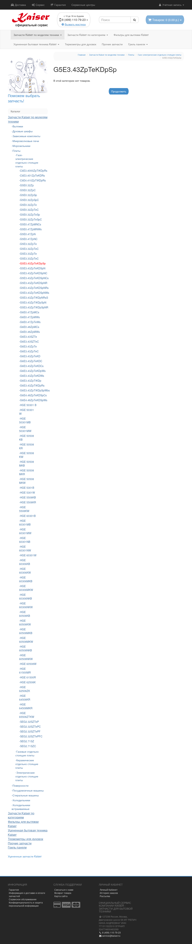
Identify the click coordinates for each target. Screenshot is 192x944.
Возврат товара (62, 892)
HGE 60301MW (25, 531)
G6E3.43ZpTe (28, 346)
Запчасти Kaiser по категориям (86, 35)
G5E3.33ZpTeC (28, 258)
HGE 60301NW (25, 548)
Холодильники (21, 800)
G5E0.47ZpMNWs (28, 229)
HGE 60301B (28, 516)
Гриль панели (137, 44)
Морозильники (21, 146)
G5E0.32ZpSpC (28, 200)
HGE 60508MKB (25, 631)
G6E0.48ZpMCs (28, 327)
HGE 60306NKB (25, 596)
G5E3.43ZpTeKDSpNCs (28, 278)
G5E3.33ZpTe (28, 253)
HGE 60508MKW (26, 639)
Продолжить (118, 91)
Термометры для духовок (80, 44)
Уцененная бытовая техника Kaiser (35, 44)
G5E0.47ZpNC (28, 239)
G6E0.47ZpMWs (28, 317)
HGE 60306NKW (26, 605)
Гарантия (60, 5)
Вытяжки (18, 126)
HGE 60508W (28, 664)
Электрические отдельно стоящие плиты (26, 776)
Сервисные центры (83, 5)
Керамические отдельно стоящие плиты (26, 764)
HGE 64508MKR (25, 706)
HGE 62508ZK (24, 689)
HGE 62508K (28, 682)
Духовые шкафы (23, 131)
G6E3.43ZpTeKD (28, 356)
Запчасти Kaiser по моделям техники (37, 35)
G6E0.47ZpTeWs (28, 322)
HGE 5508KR (28, 502)
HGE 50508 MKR (26, 472)
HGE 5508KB (28, 497)
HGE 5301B (27, 487)
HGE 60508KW (25, 622)
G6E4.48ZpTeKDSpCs (28, 395)
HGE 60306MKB (25, 579)
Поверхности (20, 785)
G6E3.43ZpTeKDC (28, 361)
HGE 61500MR (25, 670)
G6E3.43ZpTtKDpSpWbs (28, 390)
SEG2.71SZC (28, 746)
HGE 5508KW (24, 509)
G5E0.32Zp (27, 185)
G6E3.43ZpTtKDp (28, 380)
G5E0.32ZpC (28, 190)
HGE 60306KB (24, 562)
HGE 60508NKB (25, 648)
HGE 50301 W (26, 411)
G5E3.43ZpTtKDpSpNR (28, 307)
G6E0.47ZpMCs (28, 312)
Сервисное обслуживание (23, 899)
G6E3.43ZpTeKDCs (28, 366)
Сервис (40, 5)
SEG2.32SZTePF (28, 731)
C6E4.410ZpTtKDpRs (28, 180)
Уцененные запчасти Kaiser (25, 856)
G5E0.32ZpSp (28, 195)
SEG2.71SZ (27, 741)
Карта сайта (61, 896)
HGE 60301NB (24, 540)
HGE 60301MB (25, 522)
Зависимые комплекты (26, 136)
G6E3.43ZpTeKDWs (28, 376)
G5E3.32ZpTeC (28, 249)
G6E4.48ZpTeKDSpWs (28, 400)
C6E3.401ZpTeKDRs (28, 175)
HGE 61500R (28, 677)
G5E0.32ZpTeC (28, 209)
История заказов (109, 892)
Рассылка (105, 896)
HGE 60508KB (24, 614)
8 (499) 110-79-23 (111, 932)
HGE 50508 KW (26, 455)
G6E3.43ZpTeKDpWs (28, 371)
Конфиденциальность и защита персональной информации (26, 904)
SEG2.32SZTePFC (28, 736)
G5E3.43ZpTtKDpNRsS (28, 297)
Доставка (20, 5)
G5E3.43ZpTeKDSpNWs (28, 293)
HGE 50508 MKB (26, 463)
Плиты (16, 151)
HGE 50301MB (25, 420)
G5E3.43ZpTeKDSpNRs (28, 288)
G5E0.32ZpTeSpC (28, 219)
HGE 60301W (28, 555)
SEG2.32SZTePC (28, 726)
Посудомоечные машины (28, 790)
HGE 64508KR (24, 697)
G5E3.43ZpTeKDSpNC (28, 273)
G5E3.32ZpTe (28, 244)
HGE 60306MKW (26, 588)
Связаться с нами (63, 889)
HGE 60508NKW (26, 657)
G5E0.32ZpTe (28, 205)
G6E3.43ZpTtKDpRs (28, 385)
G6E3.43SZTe (28, 336)
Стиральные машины (26, 795)
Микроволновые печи (26, 141)
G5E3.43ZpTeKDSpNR (28, 283)
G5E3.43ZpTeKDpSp (28, 263)
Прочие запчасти (112, 44)
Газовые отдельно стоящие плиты (27, 753)
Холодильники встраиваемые (21, 807)
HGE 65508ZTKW (26, 715)
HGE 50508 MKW (26, 481)
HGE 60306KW (25, 570)
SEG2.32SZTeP (28, 721)
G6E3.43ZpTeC (28, 351)
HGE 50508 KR (26, 446)
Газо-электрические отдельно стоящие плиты (26, 160)
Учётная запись (172, 5)
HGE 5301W (27, 492)
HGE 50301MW (25, 429)
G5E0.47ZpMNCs (28, 224)
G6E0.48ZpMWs (28, 332)
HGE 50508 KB (26, 437)
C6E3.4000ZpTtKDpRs (28, 170)
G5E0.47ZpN (28, 234)
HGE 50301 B (28, 405)
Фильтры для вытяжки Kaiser (131, 35)
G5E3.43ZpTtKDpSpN (28, 302)
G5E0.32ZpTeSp (28, 214)
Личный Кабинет (109, 889)
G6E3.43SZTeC (28, 341)
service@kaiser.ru (111, 935)
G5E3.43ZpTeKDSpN (28, 268)
